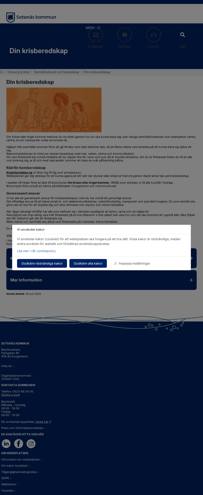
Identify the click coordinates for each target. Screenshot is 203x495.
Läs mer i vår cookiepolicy (36, 251)
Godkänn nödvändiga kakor (42, 263)
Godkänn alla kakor (88, 263)
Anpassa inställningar (134, 263)
